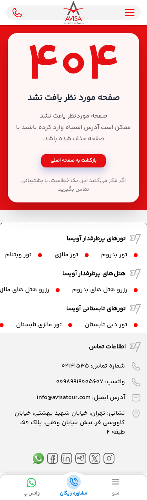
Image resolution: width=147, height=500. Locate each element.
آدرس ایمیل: (80, 398)
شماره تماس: (93, 366)
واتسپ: (90, 382)
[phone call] (17, 12)
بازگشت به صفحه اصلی (73, 160)
